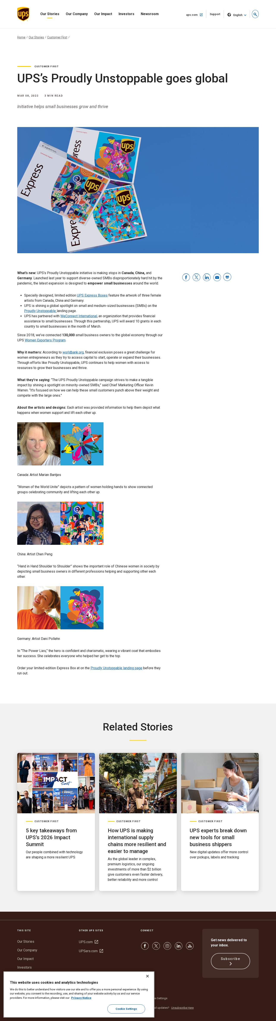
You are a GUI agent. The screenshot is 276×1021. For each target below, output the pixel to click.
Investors (126, 14)
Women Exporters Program (45, 340)
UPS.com (88, 942)
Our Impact (103, 14)
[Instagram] (167, 948)
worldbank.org (73, 352)
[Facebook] (145, 948)
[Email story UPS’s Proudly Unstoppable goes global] (217, 278)
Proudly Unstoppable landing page (116, 668)
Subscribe (230, 959)
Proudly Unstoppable (40, 311)
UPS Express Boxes (92, 295)
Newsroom (150, 14)
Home (21, 37)
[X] (156, 948)
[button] (255, 14)
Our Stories (49, 14)
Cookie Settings (157, 998)
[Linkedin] (178, 948)
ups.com (196, 14)
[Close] (147, 976)
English (238, 15)
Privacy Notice (81, 997)
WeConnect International (78, 316)
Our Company (77, 14)
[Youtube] (189, 948)
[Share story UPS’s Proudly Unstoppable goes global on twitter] (196, 278)
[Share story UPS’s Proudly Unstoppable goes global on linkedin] (206, 278)
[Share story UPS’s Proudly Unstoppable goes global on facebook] (186, 278)
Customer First (57, 37)
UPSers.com (91, 951)
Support (217, 15)
